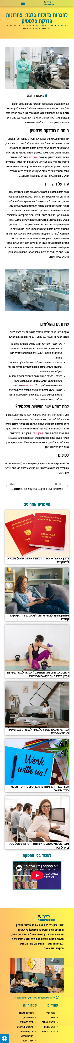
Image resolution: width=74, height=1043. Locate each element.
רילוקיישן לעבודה (26, 1012)
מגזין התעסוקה (45, 25)
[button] (23, 3)
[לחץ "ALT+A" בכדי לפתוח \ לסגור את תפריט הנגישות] (4, 1038)
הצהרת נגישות (48, 1031)
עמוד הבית (50, 1012)
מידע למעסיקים (27, 1022)
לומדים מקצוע (27, 1036)
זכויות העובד (28, 1040)
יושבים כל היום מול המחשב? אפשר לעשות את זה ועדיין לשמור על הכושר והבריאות (38, 674)
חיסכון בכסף (38, 433)
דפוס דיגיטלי (28, 385)
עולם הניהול (28, 1017)
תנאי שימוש (49, 1026)
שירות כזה (33, 157)
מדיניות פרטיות (48, 1022)
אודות (52, 1017)
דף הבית (63, 25)
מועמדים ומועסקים (25, 1026)
